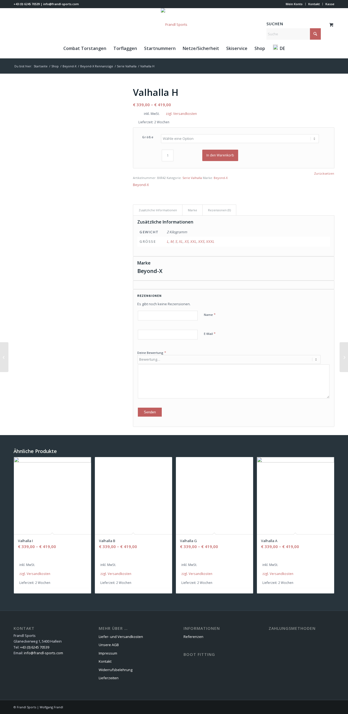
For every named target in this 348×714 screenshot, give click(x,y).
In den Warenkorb (220, 155)
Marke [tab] (192, 210)
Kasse (329, 4)
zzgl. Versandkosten (181, 113)
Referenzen (193, 636)
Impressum (108, 653)
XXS (201, 241)
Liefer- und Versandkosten (121, 636)
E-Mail (210, 333)
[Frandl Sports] (174, 24)
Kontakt (314, 4)
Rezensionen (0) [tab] (219, 210)
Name (210, 314)
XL (181, 241)
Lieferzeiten (109, 677)
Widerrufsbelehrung (115, 669)
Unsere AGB (109, 644)
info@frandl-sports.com (61, 4)
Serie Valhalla (192, 178)
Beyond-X (221, 178)
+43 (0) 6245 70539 (27, 4)
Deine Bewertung (151, 352)
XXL (193, 241)
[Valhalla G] (4, 357)
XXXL (210, 241)
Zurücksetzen (324, 173)
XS (186, 241)
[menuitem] (294, 4)
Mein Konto (294, 4)
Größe (148, 137)
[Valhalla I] (344, 357)
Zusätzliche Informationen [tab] (158, 210)
